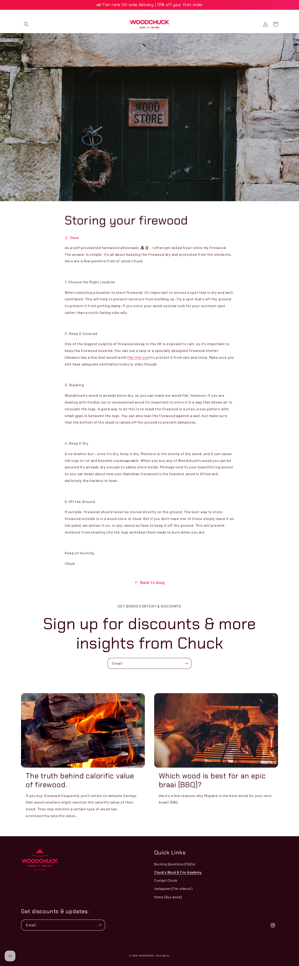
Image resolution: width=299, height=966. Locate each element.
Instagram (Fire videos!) (173, 889)
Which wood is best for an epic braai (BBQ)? (212, 781)
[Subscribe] (186, 663)
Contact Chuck (165, 880)
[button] (26, 24)
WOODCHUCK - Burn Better (154, 955)
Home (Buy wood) (168, 897)
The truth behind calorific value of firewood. (80, 781)
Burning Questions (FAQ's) (174, 864)
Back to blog (152, 582)
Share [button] (74, 238)
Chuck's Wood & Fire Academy (178, 872)
